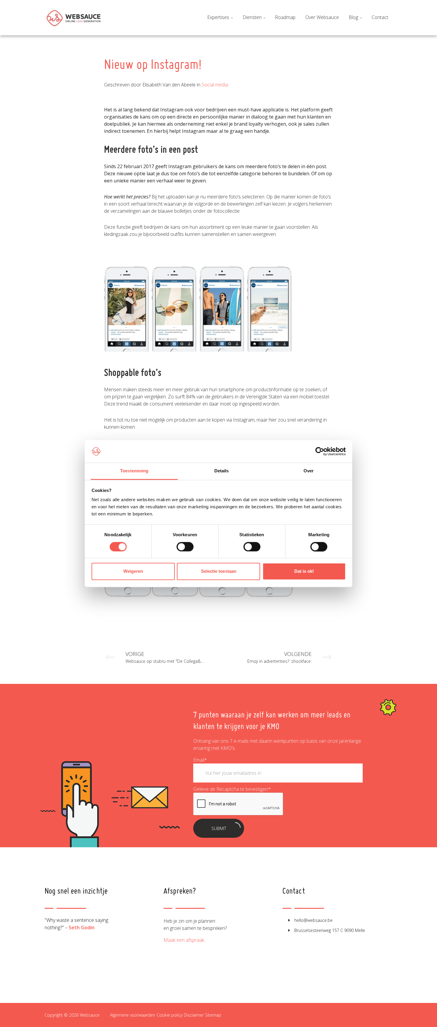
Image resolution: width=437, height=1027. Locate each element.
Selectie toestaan (218, 571)
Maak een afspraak (184, 940)
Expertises (220, 17)
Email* (200, 760)
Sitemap (213, 1015)
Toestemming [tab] (134, 471)
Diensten (254, 17)
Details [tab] (221, 471)
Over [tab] (309, 471)
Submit (218, 828)
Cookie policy (169, 1015)
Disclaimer (194, 1015)
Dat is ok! (304, 571)
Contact (380, 17)
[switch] (185, 546)
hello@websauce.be (313, 920)
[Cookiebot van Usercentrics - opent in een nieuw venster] (320, 451)
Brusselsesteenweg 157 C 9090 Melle (329, 930)
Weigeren (133, 571)
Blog (355, 17)
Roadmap (285, 17)
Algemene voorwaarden (132, 1015)
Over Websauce (322, 17)
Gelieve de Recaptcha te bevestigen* (232, 789)
